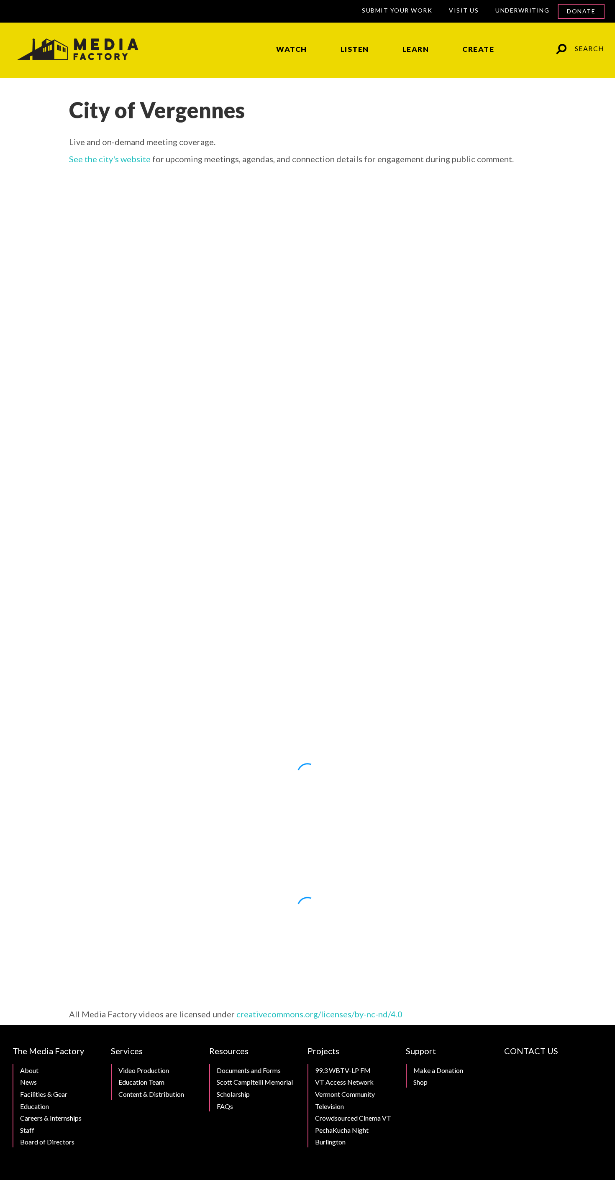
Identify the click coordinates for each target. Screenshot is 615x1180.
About (29, 1070)
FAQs (225, 1106)
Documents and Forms (249, 1070)
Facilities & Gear (43, 1094)
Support (421, 1051)
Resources (229, 1051)
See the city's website (110, 159)
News (28, 1082)
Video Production (143, 1070)
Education (34, 1106)
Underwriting (522, 10)
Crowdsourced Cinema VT (353, 1118)
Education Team (141, 1082)
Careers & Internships (51, 1118)
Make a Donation (438, 1070)
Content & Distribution (151, 1094)
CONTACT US (531, 1051)
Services (127, 1051)
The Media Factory (48, 1051)
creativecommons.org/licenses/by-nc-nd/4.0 (319, 1014)
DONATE (581, 11)
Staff (27, 1130)
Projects (323, 1051)
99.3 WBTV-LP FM (343, 1070)
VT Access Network (344, 1082)
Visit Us (464, 10)
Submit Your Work (397, 10)
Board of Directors (47, 1142)
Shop (420, 1082)
